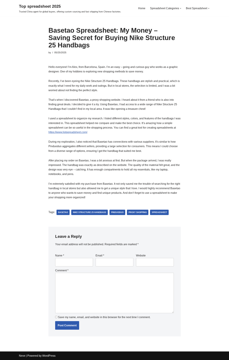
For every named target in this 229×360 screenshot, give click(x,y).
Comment (61, 270)
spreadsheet (159, 212)
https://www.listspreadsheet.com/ (67, 132)
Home (141, 8)
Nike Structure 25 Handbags (89, 212)
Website (141, 255)
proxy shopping (138, 212)
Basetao (63, 212)
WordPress (48, 355)
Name (59, 255)
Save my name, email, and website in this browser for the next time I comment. (104, 317)
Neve (22, 355)
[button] (180, 8)
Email (100, 255)
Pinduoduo (117, 212)
